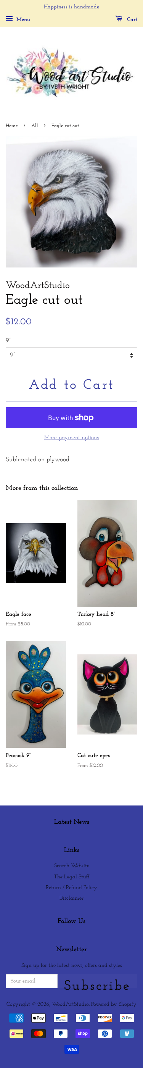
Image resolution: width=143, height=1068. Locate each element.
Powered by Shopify (114, 1004)
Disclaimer (71, 898)
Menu (22, 20)
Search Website (71, 866)
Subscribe (97, 983)
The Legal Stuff (71, 877)
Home (12, 125)
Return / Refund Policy (71, 888)
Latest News (71, 822)
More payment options (71, 438)
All (34, 125)
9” (8, 340)
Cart (131, 20)
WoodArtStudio (70, 1004)
